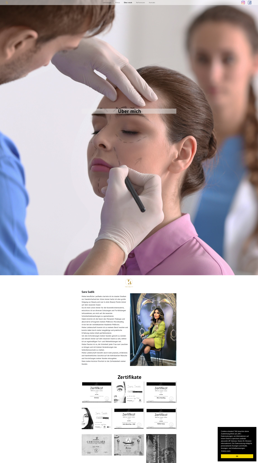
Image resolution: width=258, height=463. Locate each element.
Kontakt (152, 3)
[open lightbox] (97, 392)
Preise (117, 3)
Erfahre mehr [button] (225, 451)
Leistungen (107, 3)
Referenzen (140, 3)
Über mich (128, 3)
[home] (6, 2)
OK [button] (237, 456)
